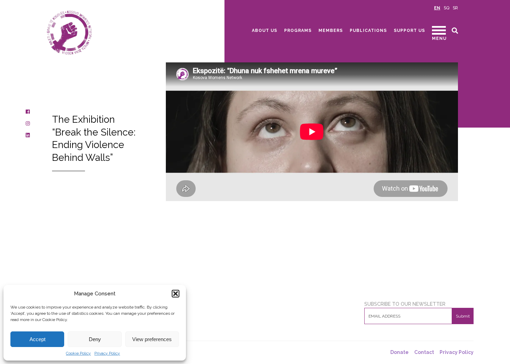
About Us (264, 30)
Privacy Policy (107, 353)
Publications (368, 30)
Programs (298, 30)
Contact (424, 352)
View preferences (152, 339)
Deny (95, 339)
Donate (399, 352)
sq (446, 8)
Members (330, 30)
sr (455, 8)
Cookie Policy (78, 353)
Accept (37, 339)
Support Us (409, 30)
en (437, 8)
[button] (175, 293)
